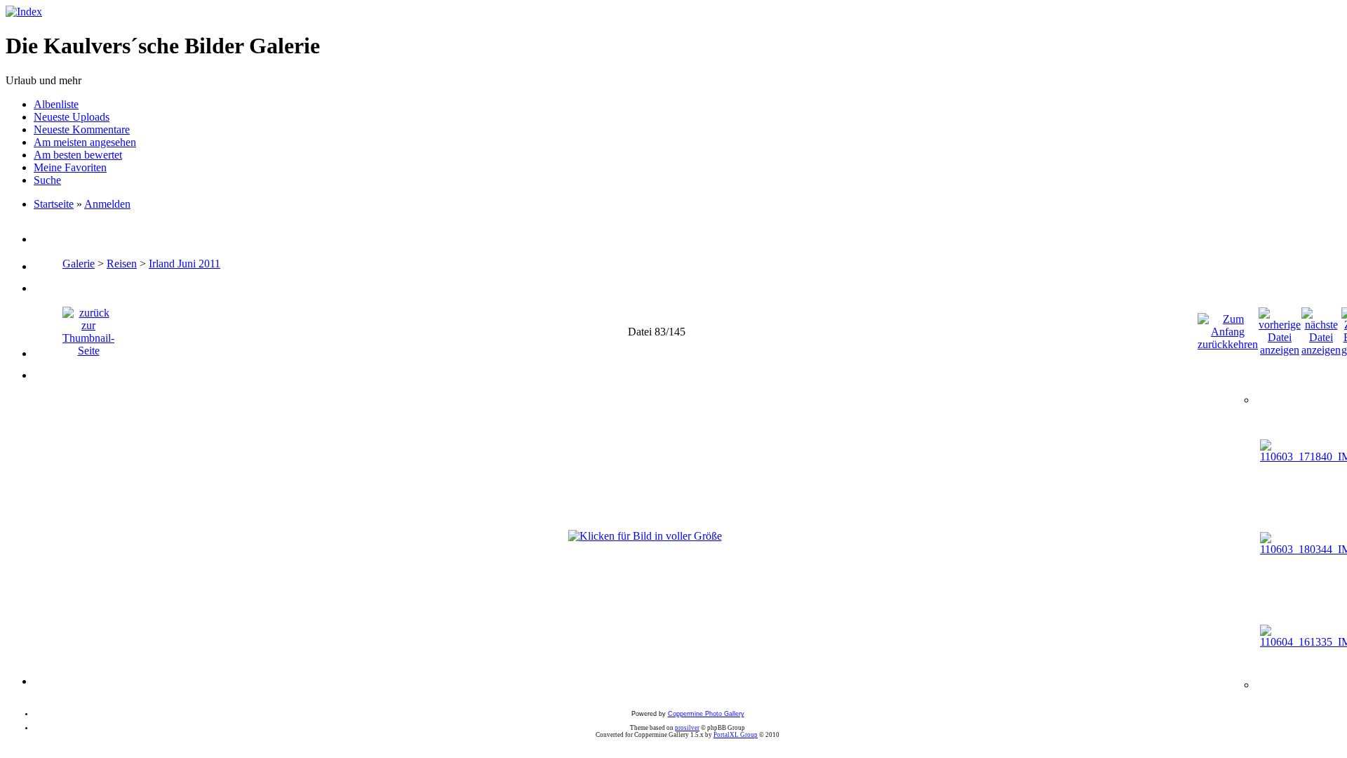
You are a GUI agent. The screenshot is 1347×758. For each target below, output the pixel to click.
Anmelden (107, 204)
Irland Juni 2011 (184, 264)
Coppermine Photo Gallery (706, 713)
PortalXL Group (735, 734)
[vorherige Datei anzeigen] (1280, 328)
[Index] (24, 12)
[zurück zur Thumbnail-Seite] (88, 328)
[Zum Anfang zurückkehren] (1228, 328)
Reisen (122, 264)
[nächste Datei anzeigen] (1321, 328)
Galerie (78, 264)
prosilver (687, 727)
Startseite (54, 204)
